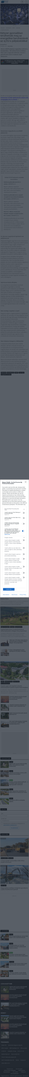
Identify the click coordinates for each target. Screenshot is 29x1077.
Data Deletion (6, 594)
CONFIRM (9, 589)
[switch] (23, 513)
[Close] (26, 482)
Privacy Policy (23, 594)
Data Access (14, 594)
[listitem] (14, 509)
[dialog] (14, 538)
